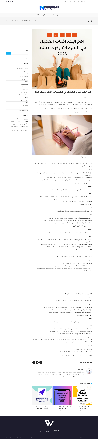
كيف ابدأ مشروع (25, 105)
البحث (26, 50)
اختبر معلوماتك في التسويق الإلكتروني (12, 437)
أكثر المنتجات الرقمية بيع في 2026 (21, 123)
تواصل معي (30, 437)
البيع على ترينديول (24, 73)
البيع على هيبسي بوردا (23, 76)
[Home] (35, 20)
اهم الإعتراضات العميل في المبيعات (79, 355)
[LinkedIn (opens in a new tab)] (12, 1)
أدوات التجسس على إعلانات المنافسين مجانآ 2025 (42, 408)
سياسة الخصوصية (23, 437)
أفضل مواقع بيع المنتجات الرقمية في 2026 (19, 126)
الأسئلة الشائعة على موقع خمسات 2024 (82, 408)
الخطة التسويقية (24, 81)
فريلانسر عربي (87, 97)
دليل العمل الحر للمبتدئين (23, 94)
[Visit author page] (89, 371)
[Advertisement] (62, 283)
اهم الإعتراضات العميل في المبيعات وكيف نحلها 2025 (16, 20)
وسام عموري (80, 369)
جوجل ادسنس (25, 89)
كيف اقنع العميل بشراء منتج (66, 355)
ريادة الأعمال (25, 97)
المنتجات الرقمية (24, 84)
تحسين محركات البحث (23, 87)
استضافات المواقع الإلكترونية (22, 68)
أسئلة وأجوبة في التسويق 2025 (82, 349)
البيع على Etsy (25, 71)
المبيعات (88, 355)
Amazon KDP (25, 63)
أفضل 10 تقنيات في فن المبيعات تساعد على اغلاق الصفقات (74, 351)
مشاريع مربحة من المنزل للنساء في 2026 (19, 121)
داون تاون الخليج (24, 92)
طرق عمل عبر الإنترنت (23, 100)
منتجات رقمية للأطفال (23, 110)
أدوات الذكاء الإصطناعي (23, 66)
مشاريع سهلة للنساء (23, 108)
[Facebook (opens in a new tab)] (9, 1)
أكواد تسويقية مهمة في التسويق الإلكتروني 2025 (62, 408)
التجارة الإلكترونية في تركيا (23, 79)
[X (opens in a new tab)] (7, 1)
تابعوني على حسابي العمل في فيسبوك (19, 130)
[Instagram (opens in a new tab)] (10, 1)
